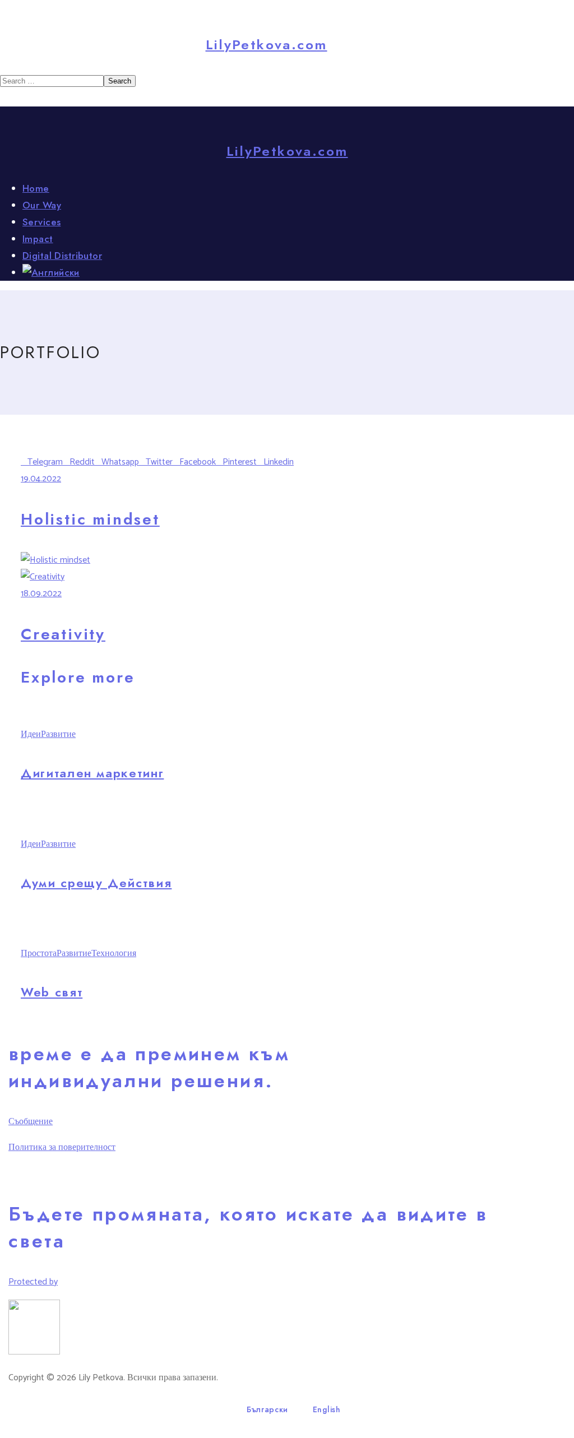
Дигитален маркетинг (92, 773)
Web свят (51, 992)
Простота (39, 953)
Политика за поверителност (61, 1147)
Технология (113, 953)
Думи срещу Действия (96, 883)
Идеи (31, 734)
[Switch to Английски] (298, 272)
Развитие (58, 734)
